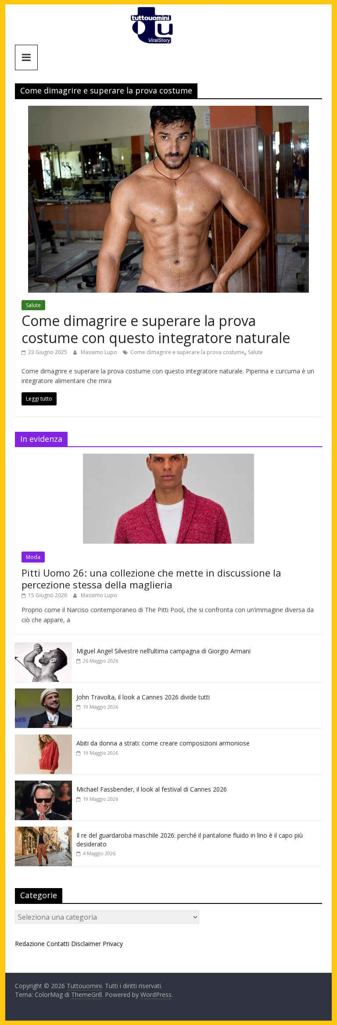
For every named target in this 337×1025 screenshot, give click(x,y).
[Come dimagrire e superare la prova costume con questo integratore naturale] (168, 111)
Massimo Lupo (99, 352)
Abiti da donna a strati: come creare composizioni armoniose (163, 743)
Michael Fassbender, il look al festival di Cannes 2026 (151, 789)
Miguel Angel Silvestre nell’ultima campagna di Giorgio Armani (163, 651)
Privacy (113, 943)
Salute (33, 305)
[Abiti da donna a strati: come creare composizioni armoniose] (43, 739)
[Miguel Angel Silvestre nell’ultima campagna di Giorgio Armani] (43, 647)
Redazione (30, 943)
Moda (33, 557)
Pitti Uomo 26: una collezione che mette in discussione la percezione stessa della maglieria (151, 578)
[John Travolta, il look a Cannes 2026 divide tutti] (43, 693)
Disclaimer (86, 943)
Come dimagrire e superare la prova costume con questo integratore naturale (156, 329)
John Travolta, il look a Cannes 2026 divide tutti (143, 697)
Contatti (58, 943)
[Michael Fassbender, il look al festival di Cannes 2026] (43, 785)
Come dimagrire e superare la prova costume (187, 352)
